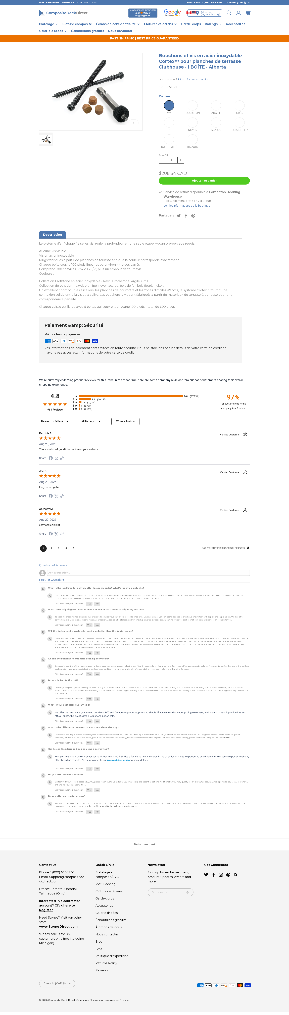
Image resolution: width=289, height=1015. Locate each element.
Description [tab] (52, 235)
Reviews (101, 970)
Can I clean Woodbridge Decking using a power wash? (78, 749)
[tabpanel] (140, 275)
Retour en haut (144, 844)
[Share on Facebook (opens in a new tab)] (51, 458)
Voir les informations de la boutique (187, 205)
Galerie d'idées (106, 913)
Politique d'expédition (112, 956)
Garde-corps (191, 24)
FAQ (98, 949)
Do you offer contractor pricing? (66, 796)
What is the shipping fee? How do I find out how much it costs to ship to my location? (96, 609)
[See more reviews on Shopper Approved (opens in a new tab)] (62, 458)
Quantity (164, 155)
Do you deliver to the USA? (63, 680)
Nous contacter (120, 31)
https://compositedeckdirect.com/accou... (113, 806)
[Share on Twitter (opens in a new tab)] (56, 458)
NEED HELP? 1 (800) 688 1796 (204, 2)
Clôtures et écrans (109, 891)
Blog (98, 941)
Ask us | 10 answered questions (194, 79)
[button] (248, 13)
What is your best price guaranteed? (69, 705)
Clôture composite (77, 24)
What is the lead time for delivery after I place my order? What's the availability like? (96, 588)
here (156, 598)
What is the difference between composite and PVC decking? (83, 727)
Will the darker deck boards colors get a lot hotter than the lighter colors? (90, 631)
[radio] (144, 396)
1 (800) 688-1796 (62, 872)
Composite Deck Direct (61, 1000)
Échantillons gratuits (87, 31)
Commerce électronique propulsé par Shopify (102, 1000)
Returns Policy (106, 963)
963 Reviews (59, 409)
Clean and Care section (118, 760)
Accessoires (235, 24)
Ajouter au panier (204, 180)
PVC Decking (105, 884)
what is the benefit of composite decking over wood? (78, 658)
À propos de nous (108, 927)
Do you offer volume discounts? (66, 774)
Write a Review (125, 421)
